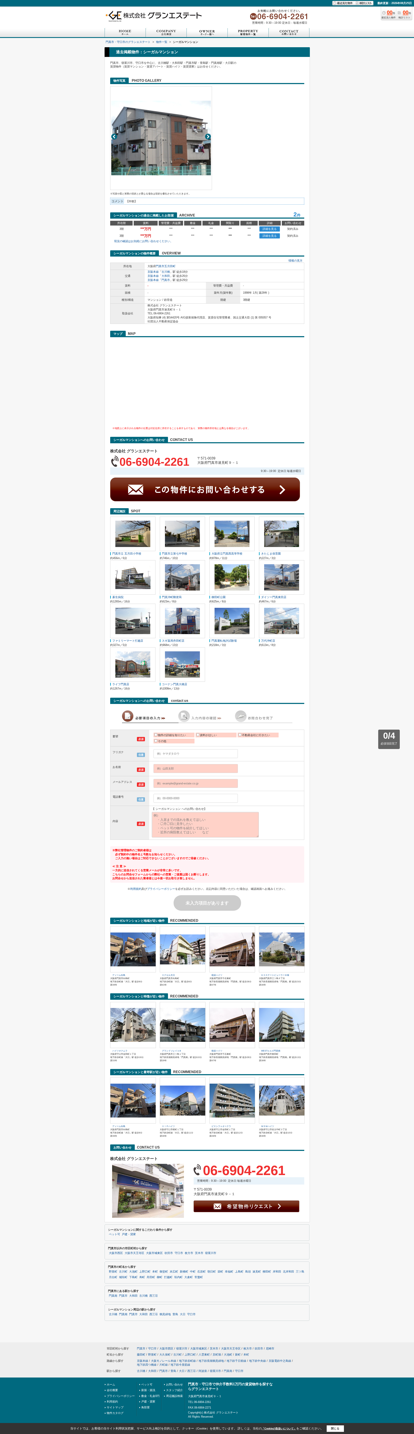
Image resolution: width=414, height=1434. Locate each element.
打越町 (168, 1277)
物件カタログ (115, 1413)
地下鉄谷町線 (187, 1360)
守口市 (179, 1253)
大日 (182, 1314)
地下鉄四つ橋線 (147, 1364)
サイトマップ (115, 1407)
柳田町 (267, 1271)
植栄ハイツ (217, 975)
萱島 (175, 1314)
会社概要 (112, 1390)
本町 (155, 1271)
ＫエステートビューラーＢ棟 (275, 975)
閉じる (335, 1428)
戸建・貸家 (129, 1234)
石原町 (201, 1271)
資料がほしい (208, 735)
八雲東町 (204, 1354)
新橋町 (184, 1271)
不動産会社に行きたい (256, 735)
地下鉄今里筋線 (180, 1364)
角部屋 (145, 1407)
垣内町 (178, 1277)
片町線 (163, 1364)
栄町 (220, 1271)
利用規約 (135, 888)
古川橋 (166, 271)
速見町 (256, 1271)
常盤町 (198, 1277)
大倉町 (188, 1277)
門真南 (113, 1295)
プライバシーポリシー (161, 888)
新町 (238, 1354)
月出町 (113, 1277)
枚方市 (189, 1253)
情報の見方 (296, 260)
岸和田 (277, 1271)
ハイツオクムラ (119, 1051)
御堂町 (164, 1271)
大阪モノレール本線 (163, 1360)
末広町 (174, 1271)
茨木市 (199, 1253)
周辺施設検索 (174, 1396)
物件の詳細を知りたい (172, 735)
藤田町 (141, 1354)
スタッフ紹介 (174, 1390)
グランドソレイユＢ (171, 1051)
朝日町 (211, 1271)
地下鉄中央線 (257, 1360)
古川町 (123, 1271)
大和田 (166, 275)
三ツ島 (300, 1271)
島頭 (248, 1271)
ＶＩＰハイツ (168, 1126)
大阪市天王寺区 (134, 1253)
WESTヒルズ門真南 (270, 1051)
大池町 (133, 1271)
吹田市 (169, 1253)
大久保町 (165, 1354)
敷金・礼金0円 (150, 1396)
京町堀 (217, 1354)
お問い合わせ (174, 1384)
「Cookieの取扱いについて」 (279, 1428)
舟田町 (151, 1277)
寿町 (142, 1277)
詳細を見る (270, 228)
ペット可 (114, 1234)
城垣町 (123, 1277)
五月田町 (170, 266)
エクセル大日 (168, 975)
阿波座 (203, 1371)
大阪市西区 (116, 1253)
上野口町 (145, 1271)
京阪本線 (153, 271)
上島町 (239, 1271)
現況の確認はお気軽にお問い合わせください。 (143, 241)
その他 (162, 741)
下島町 (133, 1277)
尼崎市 (270, 1348)
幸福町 (229, 1271)
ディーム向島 (118, 975)
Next (208, 136)
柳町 (159, 1277)
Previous (114, 136)
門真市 (160, 266)
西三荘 (153, 1295)
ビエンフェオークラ (221, 1126)
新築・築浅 (148, 1390)
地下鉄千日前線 (236, 1360)
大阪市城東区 (154, 1253)
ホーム (111, 1384)
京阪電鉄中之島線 (280, 1360)
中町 (193, 1271)
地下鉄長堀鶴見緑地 (211, 1360)
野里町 (113, 1271)
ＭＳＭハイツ (267, 1126)
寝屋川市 (210, 1253)
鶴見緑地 (165, 1314)
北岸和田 (288, 1271)
